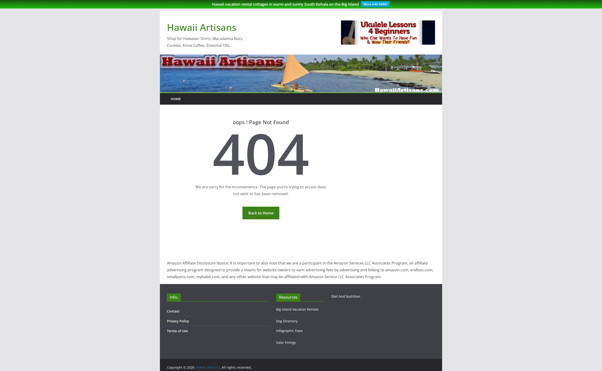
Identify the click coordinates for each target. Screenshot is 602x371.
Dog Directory (286, 321)
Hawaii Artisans (201, 27)
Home (176, 99)
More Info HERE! (375, 4)
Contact (173, 311)
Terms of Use (177, 331)
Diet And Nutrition (345, 296)
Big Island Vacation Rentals (297, 309)
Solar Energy (286, 342)
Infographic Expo (289, 330)
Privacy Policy (178, 321)
